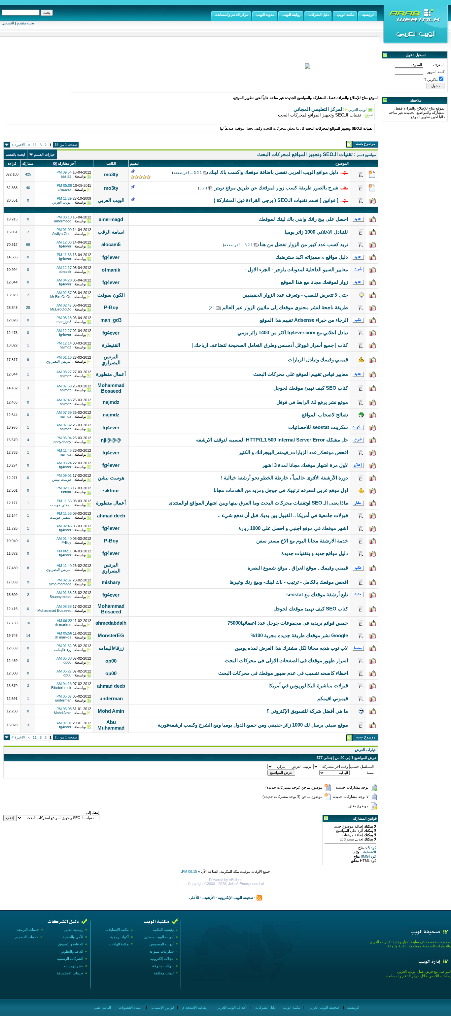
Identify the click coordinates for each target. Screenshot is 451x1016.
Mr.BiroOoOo (60, 297)
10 (28, 623)
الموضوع (342, 163)
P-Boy (111, 307)
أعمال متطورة (111, 374)
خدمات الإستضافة (70, 973)
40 (28, 188)
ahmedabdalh (110, 623)
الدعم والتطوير (72, 951)
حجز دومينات (73, 966)
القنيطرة (111, 345)
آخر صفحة (181, 173)
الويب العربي (357, 110)
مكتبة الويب (291, 1007)
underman (111, 698)
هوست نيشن (111, 477)
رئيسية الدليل (73, 930)
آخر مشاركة (67, 163)
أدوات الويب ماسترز (159, 937)
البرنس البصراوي (111, 359)
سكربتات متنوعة (161, 951)
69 (28, 244)
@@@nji (111, 440)
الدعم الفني (101, 1007)
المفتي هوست (60, 505)
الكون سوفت (111, 295)
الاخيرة (18, 145)
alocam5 (111, 244)
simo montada (60, 584)
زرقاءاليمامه (111, 648)
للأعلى (194, 898)
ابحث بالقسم (15, 154)
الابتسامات (368, 852)
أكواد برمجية (119, 937)
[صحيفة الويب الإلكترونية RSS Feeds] (259, 898)
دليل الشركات (265, 1007)
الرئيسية (352, 1007)
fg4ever (65, 246)
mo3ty (111, 174)
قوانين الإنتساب (162, 1007)
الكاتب (111, 163)
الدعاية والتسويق (70, 944)
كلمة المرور (435, 72)
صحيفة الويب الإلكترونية (235, 898)
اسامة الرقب (111, 232)
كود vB (370, 848)
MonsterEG (111, 635)
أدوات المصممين (161, 944)
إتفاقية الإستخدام (194, 1007)
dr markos (63, 625)
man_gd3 (110, 320)
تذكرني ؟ (431, 80)
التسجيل (8, 23)
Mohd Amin (111, 711)
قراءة (12, 163)
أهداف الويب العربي (231, 1007)
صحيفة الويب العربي (323, 1007)
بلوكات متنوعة (163, 966)
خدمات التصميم (26, 937)
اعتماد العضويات (130, 1007)
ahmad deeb (111, 515)
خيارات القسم (44, 154)
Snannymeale (60, 597)
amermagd (111, 219)
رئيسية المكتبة (163, 930)
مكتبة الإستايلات (117, 930)
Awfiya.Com (61, 234)
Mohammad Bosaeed (110, 388)
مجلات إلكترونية (162, 959)
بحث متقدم (25, 23)
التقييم (134, 163)
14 (28, 636)
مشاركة (28, 163)
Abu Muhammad (110, 725)
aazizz (66, 176)
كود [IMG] (368, 856)
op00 (111, 661)
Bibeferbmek (61, 688)
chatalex (64, 189)
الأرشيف (208, 898)
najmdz (65, 347)
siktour (111, 490)
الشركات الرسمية (70, 959)
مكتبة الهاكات (119, 944)
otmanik (111, 270)
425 (28, 174)
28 (28, 308)
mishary (111, 582)
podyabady (62, 442)
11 (35, 145)
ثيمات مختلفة (164, 973)
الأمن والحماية (73, 937)
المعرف (438, 65)
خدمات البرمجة (28, 930)
